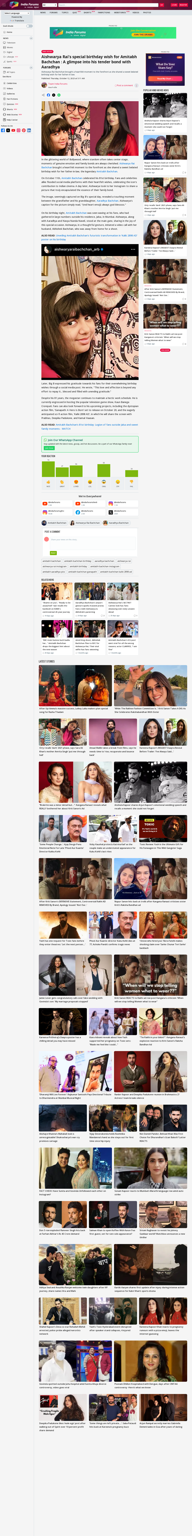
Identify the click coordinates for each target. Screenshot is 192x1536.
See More (7, 76)
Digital (9, 52)
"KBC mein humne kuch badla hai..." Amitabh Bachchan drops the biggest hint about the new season (56, 645)
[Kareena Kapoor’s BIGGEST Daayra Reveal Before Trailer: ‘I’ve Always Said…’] (165, 232)
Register (183, 5)
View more (165, 350)
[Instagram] (18, 130)
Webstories (120, 12)
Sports (9, 61)
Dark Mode (8, 26)
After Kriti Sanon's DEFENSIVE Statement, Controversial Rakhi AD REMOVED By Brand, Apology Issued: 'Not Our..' (164, 292)
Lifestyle (10, 57)
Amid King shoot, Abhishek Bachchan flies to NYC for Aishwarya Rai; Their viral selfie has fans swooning (87, 645)
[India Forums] (24, 5)
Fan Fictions (12, 99)
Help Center (12, 120)
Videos (10, 88)
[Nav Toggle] (4, 5)
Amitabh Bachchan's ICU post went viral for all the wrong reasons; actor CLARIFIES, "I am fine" (122, 645)
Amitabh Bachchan (107, 171)
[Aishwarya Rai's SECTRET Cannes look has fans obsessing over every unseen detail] (122, 591)
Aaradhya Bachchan (107, 200)
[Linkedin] (29, 130)
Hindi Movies (47, 51)
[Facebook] (3, 130)
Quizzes (10, 104)
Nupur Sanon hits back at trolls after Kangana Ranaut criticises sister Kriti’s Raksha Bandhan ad (162, 165)
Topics (65, 12)
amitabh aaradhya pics (54, 571)
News (5, 38)
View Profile (52, 87)
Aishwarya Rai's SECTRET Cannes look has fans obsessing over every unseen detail (121, 607)
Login (174, 5)
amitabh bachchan (52, 561)
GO (162, 5)
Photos (147, 12)
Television (11, 42)
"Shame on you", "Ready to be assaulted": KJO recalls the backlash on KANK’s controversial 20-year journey (56, 607)
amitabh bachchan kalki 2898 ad (116, 571)
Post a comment (125, 85)
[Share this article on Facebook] (48, 95)
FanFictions (104, 12)
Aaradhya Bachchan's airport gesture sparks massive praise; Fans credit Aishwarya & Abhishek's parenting (89, 607)
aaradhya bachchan (104, 561)
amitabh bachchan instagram (104, 566)
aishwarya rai (124, 561)
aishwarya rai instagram (54, 566)
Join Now (49, 448)
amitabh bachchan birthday (77, 561)
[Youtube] (13, 130)
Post (53, 553)
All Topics (11, 72)
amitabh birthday (78, 566)
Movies (10, 47)
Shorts (10, 109)
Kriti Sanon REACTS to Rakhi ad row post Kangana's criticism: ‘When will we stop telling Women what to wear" (163, 337)
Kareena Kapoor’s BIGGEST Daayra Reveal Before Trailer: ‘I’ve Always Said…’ (163, 249)
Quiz (74, 12)
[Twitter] (8, 130)
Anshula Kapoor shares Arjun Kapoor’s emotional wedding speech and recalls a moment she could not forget (163, 123)
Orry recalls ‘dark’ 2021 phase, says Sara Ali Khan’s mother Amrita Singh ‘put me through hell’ (164, 208)
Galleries (11, 93)
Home (9, 32)
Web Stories (12, 114)
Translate (19, 20)
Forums (7, 67)
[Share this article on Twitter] (54, 95)
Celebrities (12, 83)
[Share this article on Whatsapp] (59, 95)
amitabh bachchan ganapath (82, 571)
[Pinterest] (24, 130)
